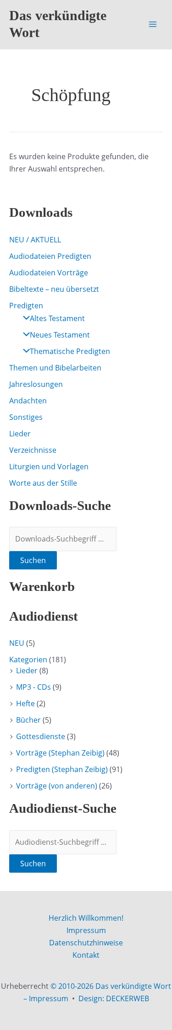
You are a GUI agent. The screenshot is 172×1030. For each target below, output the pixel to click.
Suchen (33, 560)
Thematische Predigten (70, 351)
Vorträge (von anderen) (56, 786)
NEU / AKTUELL (35, 240)
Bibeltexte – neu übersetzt (54, 289)
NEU (16, 643)
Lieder (20, 434)
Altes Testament (57, 318)
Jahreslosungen (36, 384)
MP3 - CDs (33, 687)
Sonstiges (26, 417)
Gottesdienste (40, 736)
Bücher (28, 720)
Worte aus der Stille (43, 483)
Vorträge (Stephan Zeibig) (60, 753)
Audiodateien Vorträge (48, 273)
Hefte (25, 703)
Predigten (26, 305)
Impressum (86, 930)
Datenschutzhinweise (86, 943)
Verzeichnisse (32, 450)
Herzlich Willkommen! (86, 918)
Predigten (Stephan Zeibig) (62, 769)
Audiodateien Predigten (50, 256)
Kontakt (86, 955)
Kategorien (28, 659)
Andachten (28, 401)
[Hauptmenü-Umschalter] (153, 24)
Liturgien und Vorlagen (49, 466)
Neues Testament (60, 335)
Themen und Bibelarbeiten (55, 368)
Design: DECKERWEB (113, 998)
